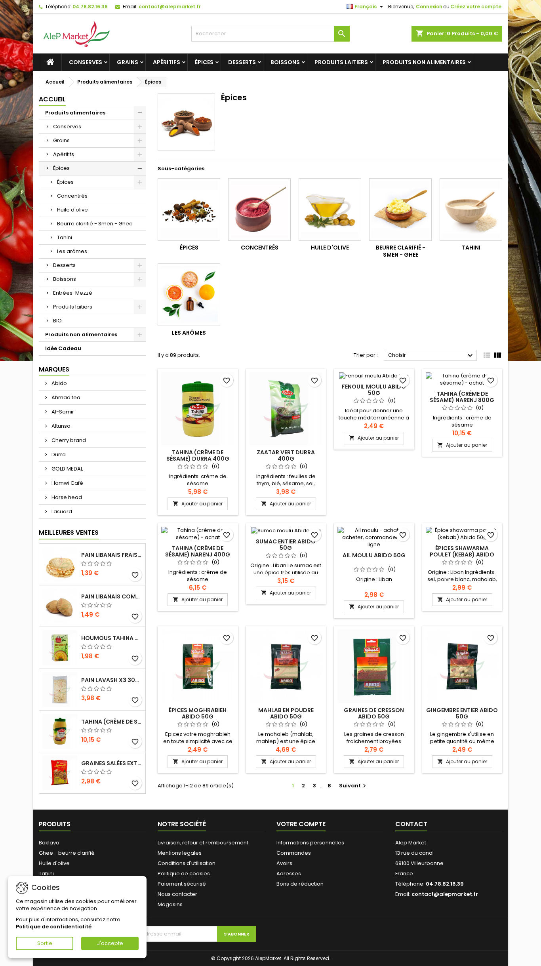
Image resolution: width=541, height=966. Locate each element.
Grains (127, 62)
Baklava (49, 842)
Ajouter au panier (198, 503)
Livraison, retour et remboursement (203, 842)
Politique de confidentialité (53, 926)
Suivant (353, 785)
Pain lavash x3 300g (111, 680)
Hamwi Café (66, 483)
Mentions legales (180, 853)
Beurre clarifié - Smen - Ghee (95, 223)
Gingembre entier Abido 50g (462, 713)
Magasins (170, 904)
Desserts (242, 62)
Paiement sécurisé (182, 884)
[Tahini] (471, 209)
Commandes (293, 853)
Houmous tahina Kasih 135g (111, 638)
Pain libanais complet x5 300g (111, 596)
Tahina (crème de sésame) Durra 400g (197, 455)
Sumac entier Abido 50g (286, 544)
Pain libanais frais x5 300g (111, 555)
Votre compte (301, 824)
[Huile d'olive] (330, 209)
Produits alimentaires (75, 112)
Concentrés (72, 196)
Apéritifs (166, 62)
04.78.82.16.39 (90, 6)
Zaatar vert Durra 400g (286, 455)
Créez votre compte (475, 6)
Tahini (64, 237)
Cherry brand (68, 440)
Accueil (52, 99)
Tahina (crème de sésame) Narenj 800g (462, 397)
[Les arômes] (189, 294)
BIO (57, 320)
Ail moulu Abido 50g (374, 555)
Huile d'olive (72, 209)
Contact (411, 824)
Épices (204, 62)
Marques (54, 369)
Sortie (44, 943)
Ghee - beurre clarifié (67, 853)
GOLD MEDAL (66, 469)
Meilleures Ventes (69, 532)
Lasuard (61, 511)
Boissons (285, 62)
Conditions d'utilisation (186, 863)
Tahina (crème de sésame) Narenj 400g (197, 551)
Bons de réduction (300, 884)
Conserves (85, 62)
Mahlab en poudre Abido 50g (286, 713)
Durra (58, 454)
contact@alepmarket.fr (170, 6)
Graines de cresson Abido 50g (374, 713)
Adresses (288, 873)
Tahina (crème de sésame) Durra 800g (111, 721)
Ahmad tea (65, 397)
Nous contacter (177, 894)
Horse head (66, 497)
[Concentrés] (259, 209)
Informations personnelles (310, 842)
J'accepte (110, 943)
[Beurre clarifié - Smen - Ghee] (400, 209)
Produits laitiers (341, 62)
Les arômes (72, 251)
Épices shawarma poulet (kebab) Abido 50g (462, 554)
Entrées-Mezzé (72, 293)
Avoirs (284, 863)
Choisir (431, 355)
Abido (58, 383)
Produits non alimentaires (424, 62)
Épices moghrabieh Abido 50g (198, 713)
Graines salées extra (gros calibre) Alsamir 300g (111, 763)
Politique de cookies (184, 873)
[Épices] (189, 209)
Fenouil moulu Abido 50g (374, 390)
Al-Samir (62, 411)
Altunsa (60, 426)
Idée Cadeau (63, 348)
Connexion (429, 6)
